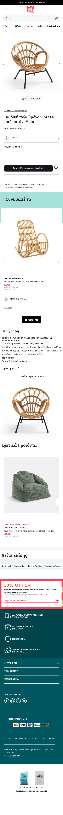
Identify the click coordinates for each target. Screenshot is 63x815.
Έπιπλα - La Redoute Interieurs (19, 566)
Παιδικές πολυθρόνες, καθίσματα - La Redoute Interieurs (53, 566)
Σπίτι (7, 26)
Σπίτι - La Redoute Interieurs (6, 566)
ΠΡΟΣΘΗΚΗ (31, 320)
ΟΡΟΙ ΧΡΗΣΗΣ (19, 738)
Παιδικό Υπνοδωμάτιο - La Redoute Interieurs (34, 566)
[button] (6, 18)
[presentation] (3, 63)
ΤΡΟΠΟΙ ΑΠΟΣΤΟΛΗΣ (33, 738)
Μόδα (18, 26)
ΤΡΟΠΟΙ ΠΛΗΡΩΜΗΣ (48, 738)
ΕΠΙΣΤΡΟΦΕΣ (8, 738)
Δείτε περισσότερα (31, 376)
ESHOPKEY (16, 756)
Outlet (29, 26)
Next (59, 262)
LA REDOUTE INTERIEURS (15, 527)
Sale (40, 26)
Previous (5, 264)
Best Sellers (53, 26)
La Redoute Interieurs (15, 110)
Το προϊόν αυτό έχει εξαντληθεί (28, 168)
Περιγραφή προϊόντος (14, 128)
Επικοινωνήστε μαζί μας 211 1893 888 (31, 2)
